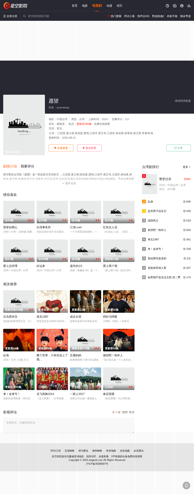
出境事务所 (44, 227)
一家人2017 (77, 394)
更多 (187, 166)
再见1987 (42, 316)
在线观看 (61, 147)
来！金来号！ (11, 394)
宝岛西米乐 (10, 316)
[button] (12, 166)
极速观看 (89, 147)
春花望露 (108, 394)
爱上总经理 (10, 265)
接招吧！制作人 (113, 355)
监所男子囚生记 (157, 211)
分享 (178, 147)
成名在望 (75, 316)
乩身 (150, 201)
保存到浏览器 (183, 100)
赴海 (6, 355)
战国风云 (153, 220)
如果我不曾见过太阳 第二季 (164, 277)
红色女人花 (110, 227)
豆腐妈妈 (75, 355)
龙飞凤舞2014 (45, 394)
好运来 (41, 265)
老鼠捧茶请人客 (157, 267)
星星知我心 (10, 227)
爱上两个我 (110, 265)
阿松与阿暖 (110, 316)
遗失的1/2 (76, 265)
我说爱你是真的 (157, 258)
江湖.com (76, 227)
